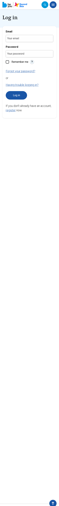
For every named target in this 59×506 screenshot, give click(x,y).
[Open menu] (53, 4)
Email (9, 31)
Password (12, 46)
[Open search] (44, 4)
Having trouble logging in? (22, 85)
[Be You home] (14, 4)
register (11, 110)
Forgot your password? (20, 71)
